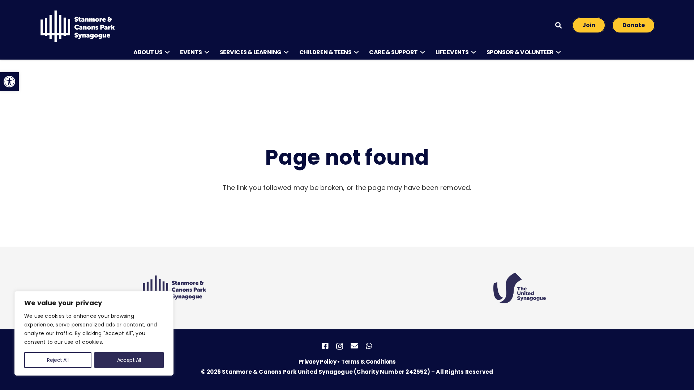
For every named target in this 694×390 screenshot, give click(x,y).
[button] (165, 52)
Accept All (129, 360)
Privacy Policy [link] (318, 361)
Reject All (57, 360)
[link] (9, 81)
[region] (94, 333)
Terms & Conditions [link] (368, 361)
